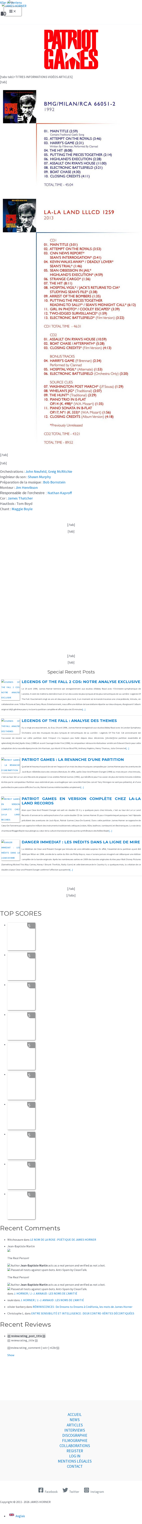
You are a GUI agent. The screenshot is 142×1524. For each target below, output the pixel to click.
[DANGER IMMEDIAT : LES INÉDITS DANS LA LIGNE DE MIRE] (10, 857)
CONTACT (75, 1466)
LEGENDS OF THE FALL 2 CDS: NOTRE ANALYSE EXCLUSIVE (81, 682)
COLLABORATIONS (75, 1445)
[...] (83, 709)
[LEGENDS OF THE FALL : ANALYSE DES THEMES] (10, 731)
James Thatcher (20, 498)
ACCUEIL (75, 1414)
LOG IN (74, 1456)
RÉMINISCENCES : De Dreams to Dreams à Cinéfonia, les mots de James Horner (82, 1307)
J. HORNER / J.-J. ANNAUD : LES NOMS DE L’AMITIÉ (45, 1293)
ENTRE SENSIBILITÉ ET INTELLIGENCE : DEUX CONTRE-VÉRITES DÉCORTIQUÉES (82, 1313)
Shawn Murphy (39, 476)
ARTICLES (75, 1425)
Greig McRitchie (60, 471)
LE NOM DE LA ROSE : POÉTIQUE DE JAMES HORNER (63, 1239)
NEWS (75, 1419)
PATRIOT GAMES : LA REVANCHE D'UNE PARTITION (73, 759)
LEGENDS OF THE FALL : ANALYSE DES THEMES (69, 720)
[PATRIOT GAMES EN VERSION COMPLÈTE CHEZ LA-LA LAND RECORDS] (10, 819)
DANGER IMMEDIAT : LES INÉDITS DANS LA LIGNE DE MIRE (81, 842)
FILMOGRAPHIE (74, 1440)
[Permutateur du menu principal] (13, 11)
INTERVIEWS (74, 1430)
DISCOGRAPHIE (74, 1435)
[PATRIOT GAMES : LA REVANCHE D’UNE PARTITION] (10, 770)
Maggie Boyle (22, 509)
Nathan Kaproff (60, 492)
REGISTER (75, 1450)
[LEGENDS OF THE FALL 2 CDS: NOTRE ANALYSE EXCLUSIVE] (10, 697)
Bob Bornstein (54, 482)
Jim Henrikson (27, 487)
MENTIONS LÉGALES (75, 1461)
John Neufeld (35, 471)
